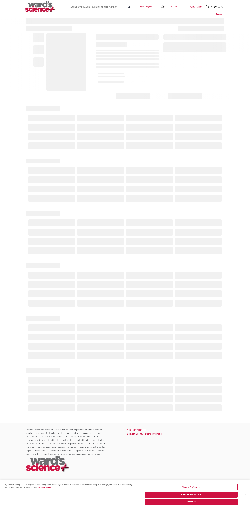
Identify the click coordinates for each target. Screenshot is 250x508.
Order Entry (196, 7)
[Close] (245, 494)
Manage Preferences (191, 487)
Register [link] (148, 7)
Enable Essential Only (191, 495)
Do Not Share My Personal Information (145, 434)
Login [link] (141, 7)
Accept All (191, 502)
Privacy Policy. (45, 488)
